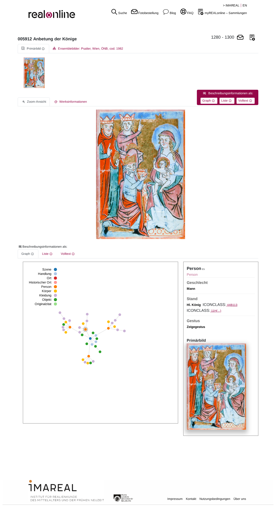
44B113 (231, 305)
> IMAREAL (231, 5)
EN (245, 5)
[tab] (33, 48)
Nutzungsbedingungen (214, 499)
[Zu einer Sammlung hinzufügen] (252, 37)
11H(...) (215, 310)
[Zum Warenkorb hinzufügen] (240, 37)
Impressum (175, 499)
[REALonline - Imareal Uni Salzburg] (46, 11)
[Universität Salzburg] (123, 497)
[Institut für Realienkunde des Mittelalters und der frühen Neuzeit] (66, 491)
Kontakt (191, 499)
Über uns (240, 499)
